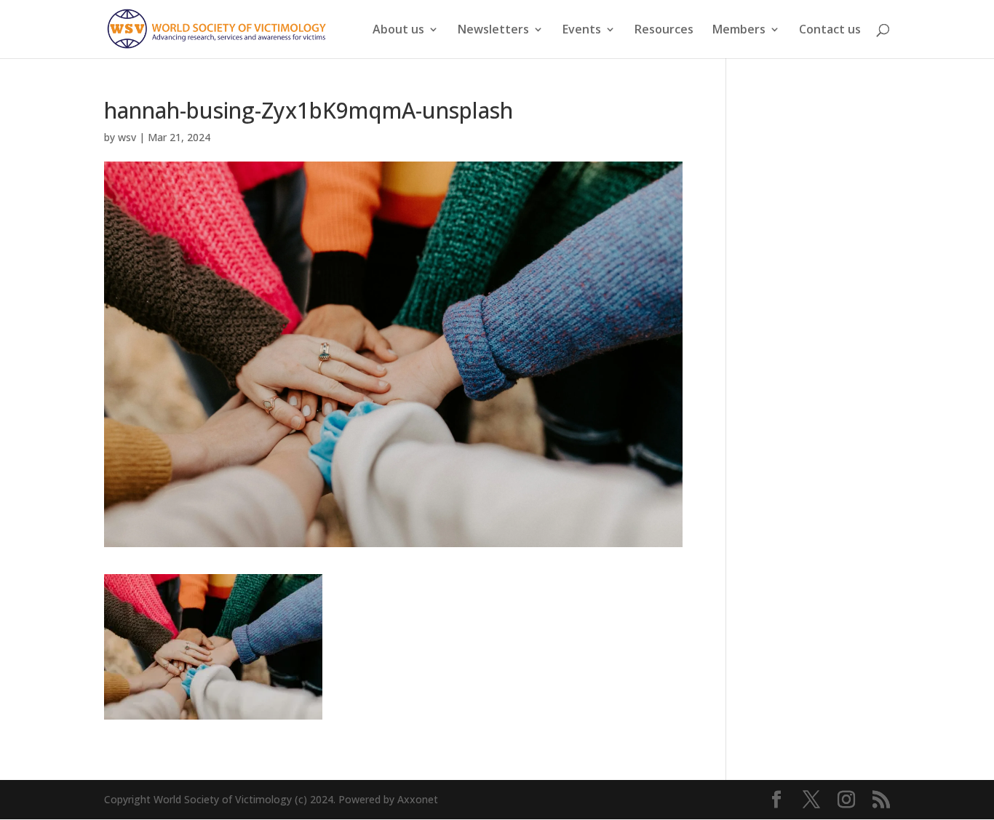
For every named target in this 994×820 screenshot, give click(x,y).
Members (739, 30)
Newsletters (493, 30)
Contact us (830, 30)
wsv (127, 137)
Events (581, 30)
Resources (664, 30)
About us (398, 30)
